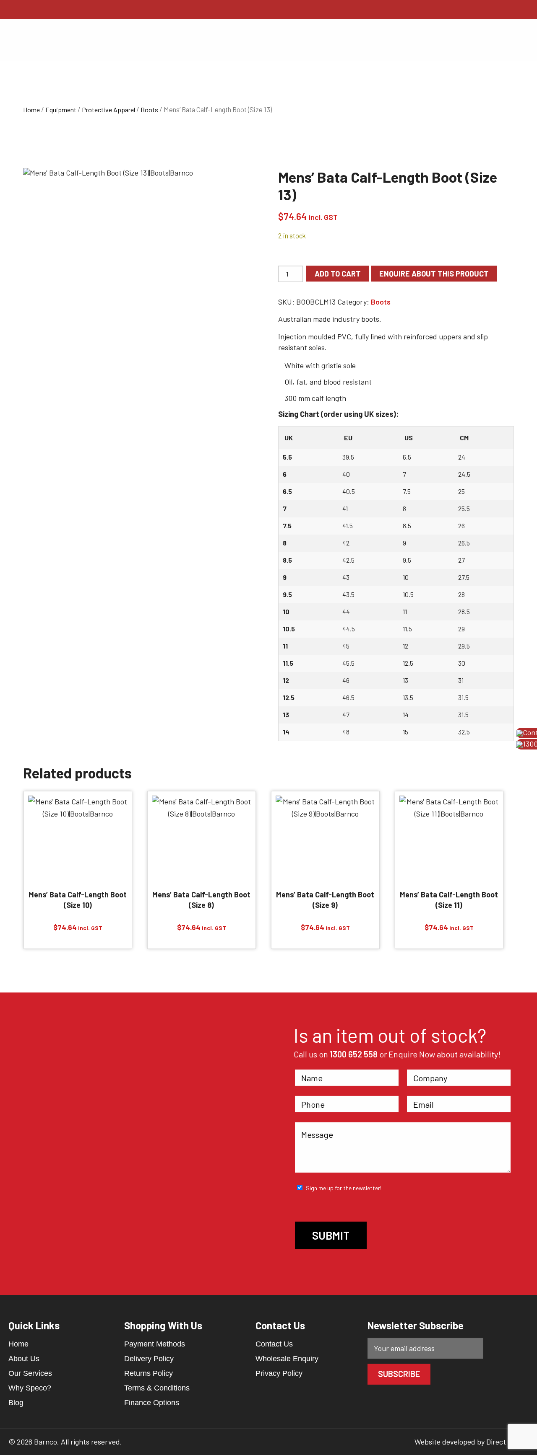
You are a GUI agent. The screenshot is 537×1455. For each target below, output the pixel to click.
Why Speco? (29, 1388)
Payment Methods (154, 1344)
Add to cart (338, 273)
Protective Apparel (108, 110)
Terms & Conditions (157, 1388)
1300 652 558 (354, 1054)
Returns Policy (148, 1373)
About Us (23, 1358)
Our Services (30, 1373)
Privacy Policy (278, 1373)
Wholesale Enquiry (286, 1358)
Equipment (60, 110)
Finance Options (151, 1402)
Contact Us (274, 1344)
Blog (15, 1402)
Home (31, 110)
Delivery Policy (149, 1358)
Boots (149, 110)
